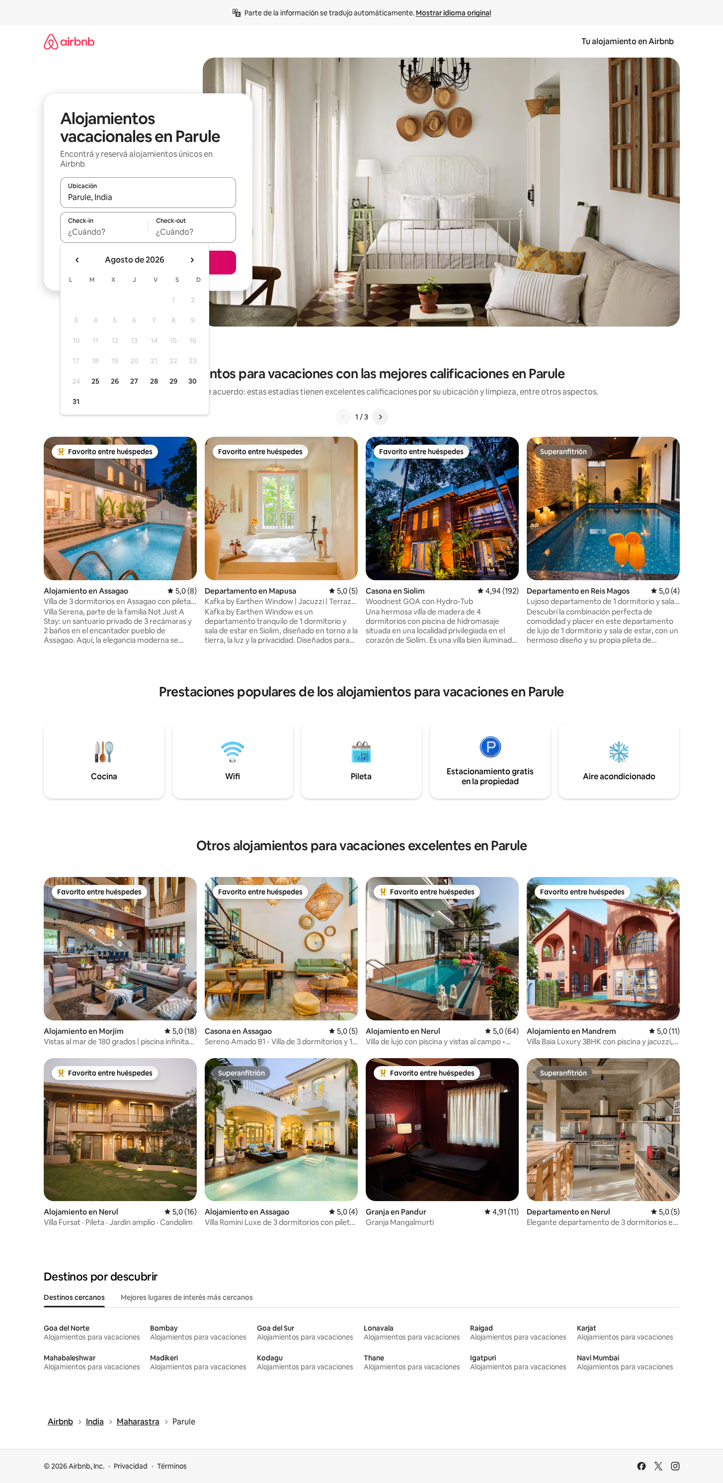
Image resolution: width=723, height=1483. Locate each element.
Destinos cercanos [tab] (74, 1297)
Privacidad (131, 1466)
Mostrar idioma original (453, 12)
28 (154, 381)
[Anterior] (343, 417)
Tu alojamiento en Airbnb (627, 41)
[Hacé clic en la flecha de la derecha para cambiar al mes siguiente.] (192, 260)
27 (134, 381)
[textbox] (104, 232)
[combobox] (148, 197)
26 (115, 381)
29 (173, 381)
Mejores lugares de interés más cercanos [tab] (187, 1297)
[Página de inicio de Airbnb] (69, 41)
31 (76, 401)
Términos (172, 1466)
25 (95, 381)
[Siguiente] (380, 417)
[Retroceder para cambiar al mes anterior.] (77, 260)
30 (192, 381)
